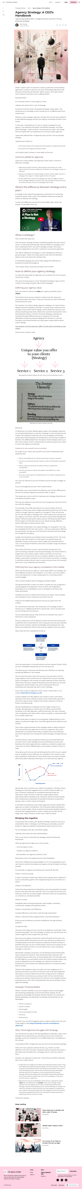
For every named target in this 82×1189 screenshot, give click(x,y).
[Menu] (79, 2)
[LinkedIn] (62, 1180)
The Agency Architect (20, 8)
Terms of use (61, 1176)
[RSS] (66, 1180)
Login (66, 2)
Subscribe (73, 2)
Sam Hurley (23, 24)
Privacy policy (69, 1176)
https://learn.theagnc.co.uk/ (31, 693)
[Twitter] (57, 1180)
